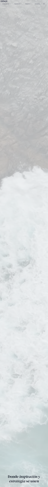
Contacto (37, 4)
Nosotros (27, 4)
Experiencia (17, 4)
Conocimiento (5, 4)
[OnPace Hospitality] (4, 1)
